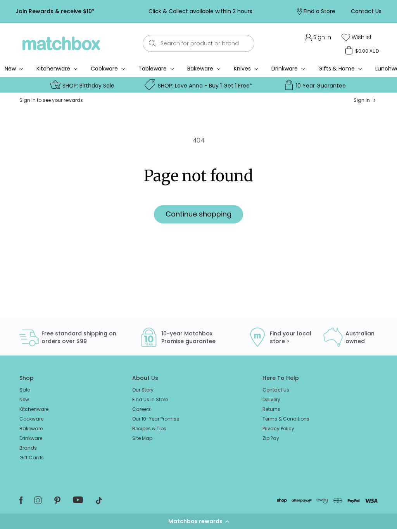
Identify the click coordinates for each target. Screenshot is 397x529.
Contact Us (275, 389)
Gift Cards (31, 457)
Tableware (152, 68)
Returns (271, 409)
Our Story (143, 389)
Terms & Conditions (285, 419)
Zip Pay (270, 438)
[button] (198, 521)
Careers (141, 409)
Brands (28, 448)
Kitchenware (53, 68)
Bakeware (200, 68)
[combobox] (199, 43)
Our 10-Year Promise (155, 419)
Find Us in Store (150, 399)
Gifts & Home (336, 68)
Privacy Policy (278, 428)
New (24, 399)
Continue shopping (198, 214)
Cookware (104, 68)
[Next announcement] (289, 11)
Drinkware (284, 68)
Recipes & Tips (149, 428)
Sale (24, 389)
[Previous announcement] (110, 11)
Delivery (271, 399)
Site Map (142, 438)
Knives (242, 68)
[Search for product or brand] (152, 43)
